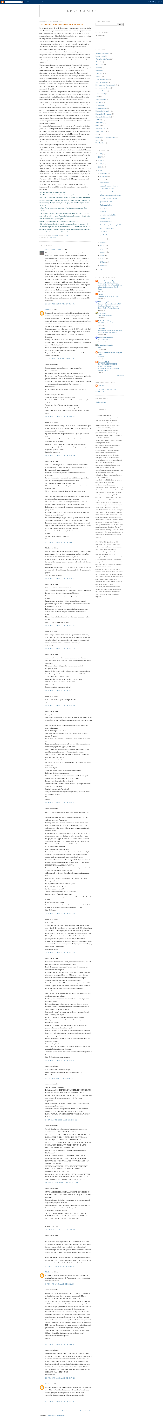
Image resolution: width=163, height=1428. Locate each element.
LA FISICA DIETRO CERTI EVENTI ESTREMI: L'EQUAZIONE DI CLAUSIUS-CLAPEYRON (108, 367)
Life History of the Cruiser (106, 323)
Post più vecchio (86, 1411)
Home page (65, 1411)
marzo (102, 258)
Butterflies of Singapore (106, 320)
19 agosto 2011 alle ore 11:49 (60, 625)
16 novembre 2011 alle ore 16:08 (61, 1183)
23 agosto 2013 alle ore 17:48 (60, 1401)
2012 (100, 163)
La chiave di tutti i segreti (108, 198)
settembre (103, 239)
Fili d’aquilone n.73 (104, 340)
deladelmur (81, 11)
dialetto (98, 67)
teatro (97, 140)
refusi (97, 125)
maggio (103, 252)
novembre (103, 176)
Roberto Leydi (105, 218)
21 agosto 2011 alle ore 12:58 (60, 952)
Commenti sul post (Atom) (56, 1415)
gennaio (103, 265)
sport (97, 134)
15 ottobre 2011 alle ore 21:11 (61, 1078)
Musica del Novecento (103, 114)
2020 (100, 153)
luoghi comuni (101, 99)
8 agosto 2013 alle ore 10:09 (59, 1266)
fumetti (98, 76)
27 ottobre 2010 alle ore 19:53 (61, 359)
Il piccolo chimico (102, 79)
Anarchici (103, 211)
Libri (97, 96)
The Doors (103, 231)
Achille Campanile (102, 53)
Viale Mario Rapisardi (105, 315)
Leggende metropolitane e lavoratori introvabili (109, 187)
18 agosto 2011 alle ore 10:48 (60, 455)
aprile (102, 255)
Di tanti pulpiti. (103, 302)
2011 (100, 167)
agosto (102, 242)
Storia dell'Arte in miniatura (105, 137)
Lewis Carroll (100, 94)
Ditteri (100, 347)
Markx (100, 294)
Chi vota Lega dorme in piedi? (110, 225)
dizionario (99, 70)
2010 (100, 170)
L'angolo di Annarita (105, 337)
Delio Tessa (99, 65)
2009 (100, 269)
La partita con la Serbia (108, 215)
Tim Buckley (100, 143)
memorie (98, 102)
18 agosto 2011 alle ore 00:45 (60, 416)
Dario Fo (98, 62)
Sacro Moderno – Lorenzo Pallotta (108, 296)
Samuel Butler (100, 128)
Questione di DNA (106, 201)
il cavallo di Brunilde (105, 345)
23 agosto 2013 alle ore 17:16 (60, 1378)
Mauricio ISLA (103, 357)
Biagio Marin (100, 56)
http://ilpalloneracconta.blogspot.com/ (110, 353)
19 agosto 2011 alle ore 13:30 (60, 690)
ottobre (103, 180)
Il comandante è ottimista (108, 192)
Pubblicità (99, 122)
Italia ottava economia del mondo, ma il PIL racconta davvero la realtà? (110, 331)
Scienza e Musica (104, 362)
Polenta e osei (104, 182)
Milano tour (100, 105)
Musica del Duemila (102, 111)
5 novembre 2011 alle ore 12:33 (61, 1120)
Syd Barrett (103, 235)
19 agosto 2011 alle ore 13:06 (60, 648)
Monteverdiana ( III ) (107, 221)
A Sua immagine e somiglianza (110, 195)
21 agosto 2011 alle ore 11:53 (60, 913)
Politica (52, 237)
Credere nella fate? (106, 205)
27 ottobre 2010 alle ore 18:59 (61, 304)
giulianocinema (101, 402)
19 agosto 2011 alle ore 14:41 (60, 705)
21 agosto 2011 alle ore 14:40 (60, 1060)
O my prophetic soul (107, 228)
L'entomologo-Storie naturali (106, 85)
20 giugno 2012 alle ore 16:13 (60, 1230)
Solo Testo (102, 313)
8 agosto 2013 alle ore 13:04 (59, 1284)
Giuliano (48, 309)
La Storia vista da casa (103, 88)
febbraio (103, 262)
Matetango (102, 328)
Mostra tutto (120, 375)
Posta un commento (46, 1407)
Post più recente (44, 1411)
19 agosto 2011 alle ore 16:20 (60, 803)
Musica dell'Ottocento (103, 117)
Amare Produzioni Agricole (108, 281)
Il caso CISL (104, 208)
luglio (102, 245)
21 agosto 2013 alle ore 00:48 (60, 1344)
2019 (100, 157)
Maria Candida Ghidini (53, 249)
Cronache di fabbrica (103, 59)
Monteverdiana (101, 108)
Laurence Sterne (101, 91)
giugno (103, 249)
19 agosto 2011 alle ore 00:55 (60, 542)
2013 (100, 160)
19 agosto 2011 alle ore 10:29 (60, 578)
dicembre (103, 173)
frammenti (99, 73)
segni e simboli (101, 131)
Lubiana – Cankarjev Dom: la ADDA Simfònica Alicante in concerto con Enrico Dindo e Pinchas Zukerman (109, 306)
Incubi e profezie (101, 82)
